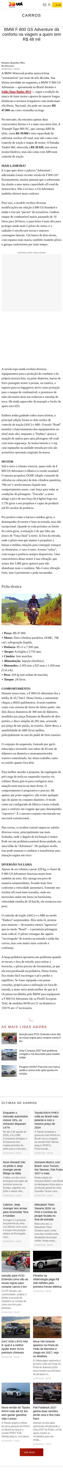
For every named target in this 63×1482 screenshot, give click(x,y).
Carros (31, 15)
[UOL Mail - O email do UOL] (44, 5)
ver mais (29, 1452)
